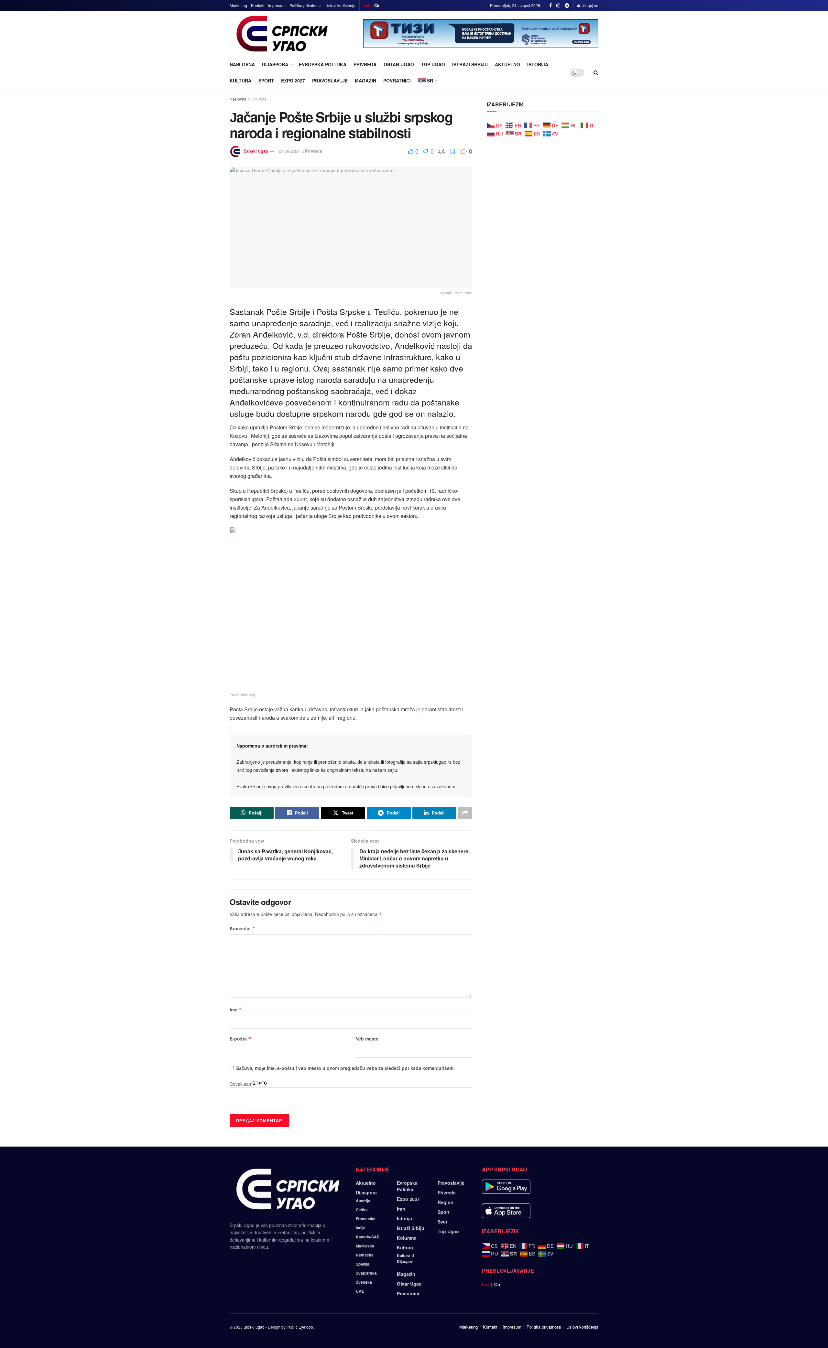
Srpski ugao (256, 151)
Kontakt (257, 5)
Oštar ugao (399, 64)
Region (445, 1202)
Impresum (277, 5)
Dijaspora (275, 64)
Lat (366, 5)
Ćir (377, 5)
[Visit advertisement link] (480, 33)
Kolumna (407, 1238)
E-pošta (240, 1038)
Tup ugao (433, 64)
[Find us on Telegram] (567, 5)
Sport (266, 80)
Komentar (243, 928)
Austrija (363, 1200)
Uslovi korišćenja (340, 5)
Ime (236, 1009)
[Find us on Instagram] (558, 5)
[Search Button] (596, 72)
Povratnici (397, 80)
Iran (401, 1208)
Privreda (365, 64)
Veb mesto (367, 1038)
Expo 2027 (293, 80)
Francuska (366, 1219)
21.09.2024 (289, 151)
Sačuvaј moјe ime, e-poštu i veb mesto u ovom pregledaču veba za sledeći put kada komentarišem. (345, 1068)
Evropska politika (322, 64)
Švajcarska (366, 1273)
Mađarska (365, 1246)
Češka (362, 1210)
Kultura (240, 80)
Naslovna (242, 64)
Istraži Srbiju (470, 64)
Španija (362, 1264)
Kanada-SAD (368, 1237)
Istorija (537, 64)
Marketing (238, 5)
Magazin (365, 80)
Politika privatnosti (305, 5)
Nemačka (365, 1255)
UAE (360, 1291)
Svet (442, 1221)
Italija (360, 1228)
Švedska (364, 1282)
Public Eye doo (300, 1327)
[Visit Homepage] (282, 34)
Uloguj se (589, 5)
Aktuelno (507, 64)
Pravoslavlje (330, 80)
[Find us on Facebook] (550, 5)
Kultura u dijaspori (405, 1258)
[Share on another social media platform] (465, 813)
